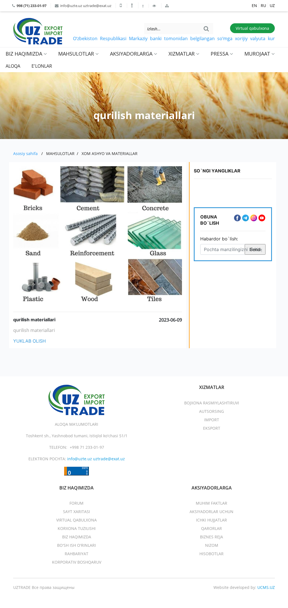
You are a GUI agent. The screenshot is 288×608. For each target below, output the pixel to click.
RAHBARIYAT (76, 553)
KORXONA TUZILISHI (77, 528)
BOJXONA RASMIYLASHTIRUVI (211, 403)
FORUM (76, 503)
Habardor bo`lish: (219, 239)
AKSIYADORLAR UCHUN (211, 511)
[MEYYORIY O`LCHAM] (143, 6)
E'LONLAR (42, 66)
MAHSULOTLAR (76, 53)
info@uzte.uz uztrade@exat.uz (85, 5)
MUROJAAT (257, 53)
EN (254, 5)
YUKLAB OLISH (29, 341)
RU (263, 5)
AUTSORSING (211, 411)
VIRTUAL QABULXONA (76, 520)
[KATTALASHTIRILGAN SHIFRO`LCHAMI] (132, 5)
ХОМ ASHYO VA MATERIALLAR (110, 153)
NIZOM (211, 545)
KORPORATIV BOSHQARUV (76, 562)
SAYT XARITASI (76, 511)
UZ (272, 5)
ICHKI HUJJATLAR (211, 520)
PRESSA (220, 53)
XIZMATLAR (182, 53)
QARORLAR (211, 528)
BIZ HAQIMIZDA (25, 53)
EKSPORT (211, 428)
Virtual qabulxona (252, 28)
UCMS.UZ (266, 587)
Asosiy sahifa (25, 153)
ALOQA (13, 66)
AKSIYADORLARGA (132, 53)
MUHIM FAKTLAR (211, 503)
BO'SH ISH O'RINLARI (76, 545)
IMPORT (211, 419)
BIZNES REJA (211, 536)
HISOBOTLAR (211, 553)
